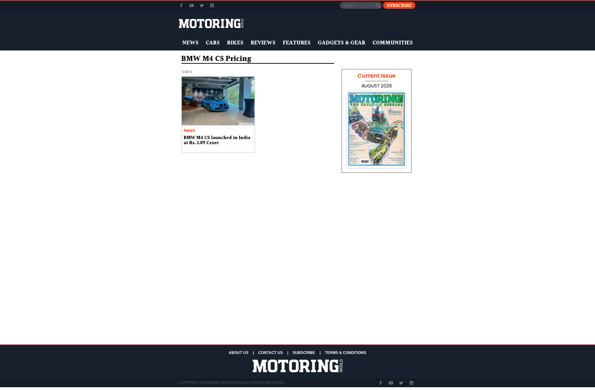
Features (297, 43)
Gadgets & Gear (341, 43)
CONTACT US (270, 353)
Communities (393, 43)
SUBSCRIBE (304, 353)
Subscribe (399, 5)
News (190, 43)
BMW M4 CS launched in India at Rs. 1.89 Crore (217, 140)
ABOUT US (238, 353)
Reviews (263, 43)
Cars (213, 43)
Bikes (235, 43)
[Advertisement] (376, 310)
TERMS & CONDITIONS (345, 353)
